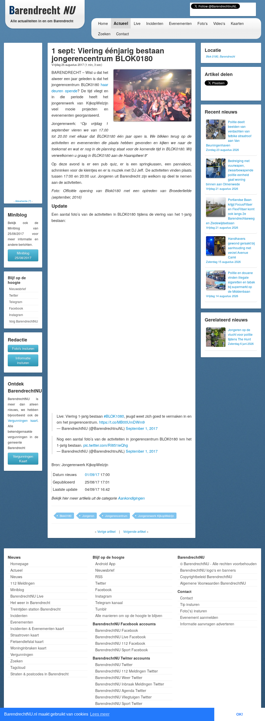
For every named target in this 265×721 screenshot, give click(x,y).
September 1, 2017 (142, 428)
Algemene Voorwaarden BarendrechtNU (213, 583)
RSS (98, 576)
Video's (219, 23)
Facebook (16, 308)
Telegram (15, 301)
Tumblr (101, 609)
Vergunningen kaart (23, 420)
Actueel (121, 23)
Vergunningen (21, 654)
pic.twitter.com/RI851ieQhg (105, 445)
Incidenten (154, 23)
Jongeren (88, 516)
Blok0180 (65, 516)
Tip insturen (190, 604)
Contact (122, 33)
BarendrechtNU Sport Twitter (118, 703)
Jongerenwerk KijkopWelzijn (156, 516)
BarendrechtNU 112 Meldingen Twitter (126, 671)
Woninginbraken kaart (28, 647)
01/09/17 (92, 474)
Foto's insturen (23, 348)
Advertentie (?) (23, 201)
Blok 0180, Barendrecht (220, 56)
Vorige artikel (106, 531)
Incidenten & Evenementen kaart (37, 628)
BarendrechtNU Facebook (116, 630)
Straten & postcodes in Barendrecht (39, 673)
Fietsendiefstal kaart (26, 641)
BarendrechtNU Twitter (113, 664)
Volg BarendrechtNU (23, 321)
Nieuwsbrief (17, 288)
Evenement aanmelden (199, 617)
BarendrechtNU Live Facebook (120, 636)
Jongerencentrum (116, 516)
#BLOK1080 (114, 416)
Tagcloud (17, 667)
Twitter (13, 295)
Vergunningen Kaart (23, 458)
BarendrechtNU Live (26, 596)
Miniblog (17, 589)
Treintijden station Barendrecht (35, 609)
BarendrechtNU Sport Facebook (121, 649)
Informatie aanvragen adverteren (207, 623)
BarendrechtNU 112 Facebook (120, 643)
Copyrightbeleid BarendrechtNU (206, 576)
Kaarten (237, 23)
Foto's (202, 23)
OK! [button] (239, 714)
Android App (105, 563)
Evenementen (180, 23)
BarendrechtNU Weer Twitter (118, 677)
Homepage (19, 563)
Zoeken (104, 33)
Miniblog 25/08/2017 (23, 255)
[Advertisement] (23, 121)
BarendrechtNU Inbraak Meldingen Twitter (129, 684)
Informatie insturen (23, 360)
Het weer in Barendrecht (30, 602)
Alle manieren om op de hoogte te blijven (128, 615)
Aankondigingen (131, 498)
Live (137, 23)
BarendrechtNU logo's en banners (208, 570)
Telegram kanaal (109, 602)
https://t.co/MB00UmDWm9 (122, 422)
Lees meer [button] (99, 714)
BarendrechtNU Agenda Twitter (120, 690)
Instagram (16, 314)
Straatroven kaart (24, 635)
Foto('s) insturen (193, 610)
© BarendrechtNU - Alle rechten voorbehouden (218, 563)
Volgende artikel (134, 531)
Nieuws (16, 576)
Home (103, 23)
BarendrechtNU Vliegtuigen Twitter (123, 696)
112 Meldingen (22, 583)
